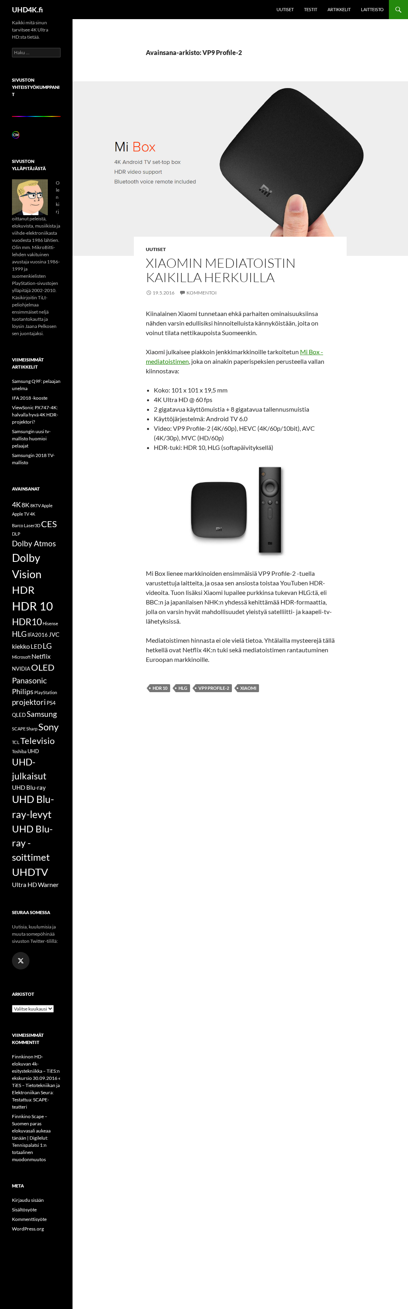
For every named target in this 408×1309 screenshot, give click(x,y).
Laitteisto (372, 9)
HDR (23, 590)
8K (25, 504)
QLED (19, 715)
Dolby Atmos (34, 543)
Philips (22, 691)
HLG (182, 688)
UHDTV (30, 871)
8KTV (35, 505)
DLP (16, 533)
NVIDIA (21, 668)
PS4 (51, 703)
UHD (33, 751)
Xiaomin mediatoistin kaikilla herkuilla (221, 270)
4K (16, 504)
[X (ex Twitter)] (20, 960)
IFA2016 (37, 635)
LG (47, 645)
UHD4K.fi (27, 9)
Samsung (42, 713)
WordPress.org (28, 1229)
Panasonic (29, 680)
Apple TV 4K (23, 513)
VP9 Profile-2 (213, 688)
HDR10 (27, 621)
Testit (310, 9)
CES (49, 523)
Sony (48, 726)
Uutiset (285, 9)
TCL (16, 742)
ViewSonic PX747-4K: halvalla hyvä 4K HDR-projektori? (35, 414)
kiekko (21, 646)
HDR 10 (160, 688)
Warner (48, 884)
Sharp (31, 728)
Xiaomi (248, 688)
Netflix (41, 656)
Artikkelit (339, 9)
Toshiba (19, 751)
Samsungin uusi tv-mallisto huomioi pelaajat (31, 438)
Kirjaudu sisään (28, 1200)
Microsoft (21, 656)
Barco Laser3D (26, 525)
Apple (47, 505)
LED (36, 646)
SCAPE (19, 728)
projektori (29, 702)
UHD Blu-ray (29, 787)
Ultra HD (24, 884)
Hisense (50, 623)
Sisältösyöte (24, 1210)
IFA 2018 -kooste (29, 398)
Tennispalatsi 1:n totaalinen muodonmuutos (29, 1152)
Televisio (37, 740)
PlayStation (45, 692)
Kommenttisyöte (29, 1219)
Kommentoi (201, 293)
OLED (43, 667)
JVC (54, 634)
